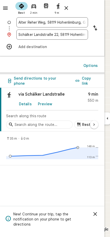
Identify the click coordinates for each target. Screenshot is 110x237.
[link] (52, 109)
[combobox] (52, 22)
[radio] (21, 7)
